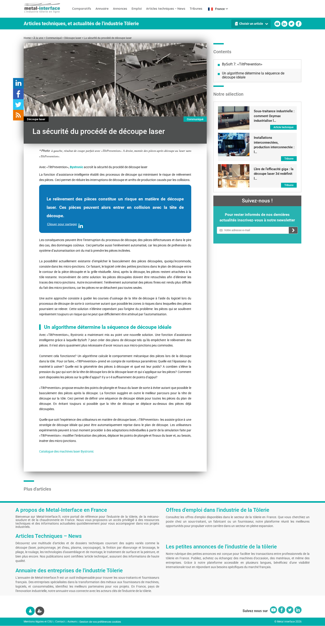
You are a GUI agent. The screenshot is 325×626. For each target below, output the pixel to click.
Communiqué (54, 38)
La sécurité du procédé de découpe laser (108, 38)
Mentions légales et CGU (38, 621)
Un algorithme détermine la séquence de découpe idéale (253, 75)
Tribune (288, 158)
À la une (38, 38)
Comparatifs (81, 9)
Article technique (283, 127)
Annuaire (102, 9)
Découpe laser (72, 38)
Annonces (120, 9)
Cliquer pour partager (62, 224)
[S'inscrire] (39, 611)
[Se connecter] (30, 611)
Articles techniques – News (165, 9)
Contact (60, 621)
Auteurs (72, 621)
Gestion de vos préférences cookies (100, 621)
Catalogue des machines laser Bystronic (66, 451)
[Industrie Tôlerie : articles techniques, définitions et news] (47, 6)
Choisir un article (251, 23)
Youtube (277, 24)
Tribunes (196, 9)
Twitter (291, 24)
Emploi (137, 9)
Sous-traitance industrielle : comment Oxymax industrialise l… (274, 116)
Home (27, 38)
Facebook (299, 24)
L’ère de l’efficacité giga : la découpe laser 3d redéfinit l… (273, 174)
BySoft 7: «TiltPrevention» (242, 64)
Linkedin (284, 24)
